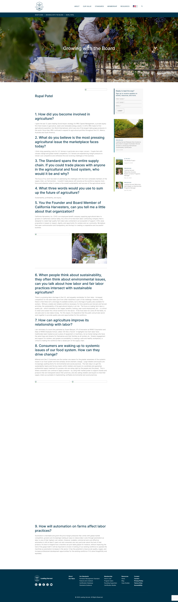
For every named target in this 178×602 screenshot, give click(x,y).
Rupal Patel (70, 15)
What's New (39, 15)
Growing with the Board (54, 15)
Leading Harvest (46, 578)
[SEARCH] (142, 6)
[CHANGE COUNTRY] (135, 6)
